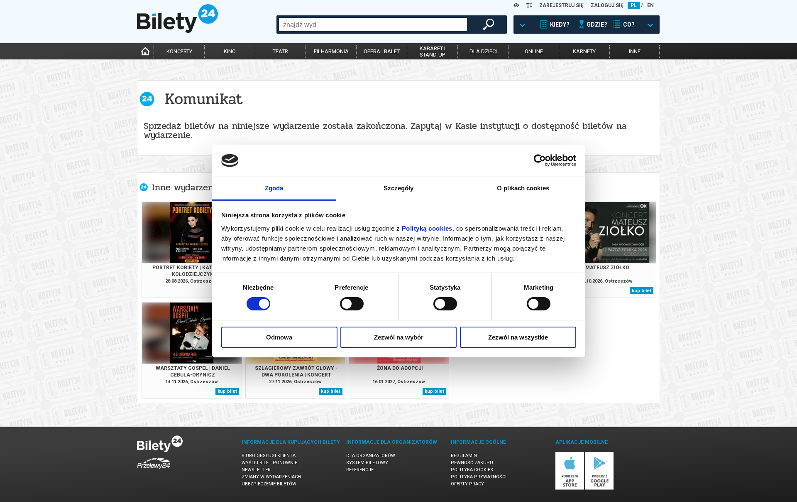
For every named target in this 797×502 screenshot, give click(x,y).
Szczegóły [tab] (399, 188)
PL (634, 5)
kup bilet (641, 290)
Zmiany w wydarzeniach (271, 477)
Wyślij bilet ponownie (269, 462)
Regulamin (464, 455)
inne (635, 51)
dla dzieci (483, 51)
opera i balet (382, 51)
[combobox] (372, 24)
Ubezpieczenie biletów (269, 484)
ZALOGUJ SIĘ (607, 5)
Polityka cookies (472, 469)
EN (650, 5)
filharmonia (331, 51)
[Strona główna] (177, 30)
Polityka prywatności (478, 477)
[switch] (352, 303)
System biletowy (367, 462)
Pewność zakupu (472, 462)
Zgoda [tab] (274, 188)
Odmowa (279, 337)
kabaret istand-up (432, 51)
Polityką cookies (427, 228)
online (534, 51)
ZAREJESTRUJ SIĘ (561, 5)
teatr (280, 51)
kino (230, 51)
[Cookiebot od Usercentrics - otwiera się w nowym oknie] (540, 160)
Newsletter (256, 469)
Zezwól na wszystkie (518, 337)
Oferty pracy (467, 484)
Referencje (360, 469)
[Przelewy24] (153, 470)
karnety (584, 51)
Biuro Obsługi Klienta (269, 455)
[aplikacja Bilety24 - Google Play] (599, 488)
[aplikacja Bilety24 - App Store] (569, 488)
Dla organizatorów (370, 455)
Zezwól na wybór (398, 337)
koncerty (179, 51)
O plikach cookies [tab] (523, 188)
